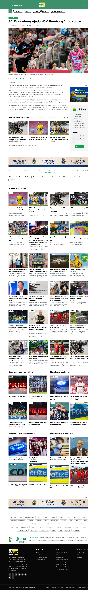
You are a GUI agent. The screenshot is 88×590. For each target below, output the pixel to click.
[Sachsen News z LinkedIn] (80, 135)
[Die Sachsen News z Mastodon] (10, 577)
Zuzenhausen (54, 520)
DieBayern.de (60, 557)
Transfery (46, 517)
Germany (84, 527)
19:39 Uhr (31, 25)
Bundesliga (27, 176)
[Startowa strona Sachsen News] (77, 135)
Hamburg (74, 176)
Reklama (11, 122)
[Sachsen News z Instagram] (83, 135)
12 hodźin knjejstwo (29, 517)
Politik (73, 438)
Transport (61, 517)
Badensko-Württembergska (18, 520)
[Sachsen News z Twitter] (74, 141)
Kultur (31, 438)
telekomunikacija (49, 527)
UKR (70, 6)
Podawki (44, 11)
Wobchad (59, 524)
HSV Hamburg (66, 176)
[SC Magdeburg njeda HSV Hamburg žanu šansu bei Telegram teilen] (30, 78)
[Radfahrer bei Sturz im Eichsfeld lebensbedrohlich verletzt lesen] (59, 474)
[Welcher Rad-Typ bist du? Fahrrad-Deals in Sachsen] (59, 199)
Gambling (13, 517)
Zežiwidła (75, 524)
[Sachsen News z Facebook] (77, 138)
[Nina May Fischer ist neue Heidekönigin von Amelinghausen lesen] (38, 446)
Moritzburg (63, 520)
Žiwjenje (73, 310)
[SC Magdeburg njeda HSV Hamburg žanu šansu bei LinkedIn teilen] (20, 78)
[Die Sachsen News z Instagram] (16, 574)
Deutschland (36, 176)
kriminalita (67, 530)
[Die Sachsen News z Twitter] (13, 577)
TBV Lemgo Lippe (44, 530)
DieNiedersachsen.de (62, 559)
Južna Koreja (14, 524)
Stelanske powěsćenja (41, 557)
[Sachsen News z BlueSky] (80, 138)
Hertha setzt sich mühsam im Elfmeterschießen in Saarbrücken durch (38, 398)
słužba (47, 587)
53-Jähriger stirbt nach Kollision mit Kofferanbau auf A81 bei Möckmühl (59, 398)
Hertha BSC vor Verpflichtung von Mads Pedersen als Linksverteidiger (78, 398)
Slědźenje (30, 520)
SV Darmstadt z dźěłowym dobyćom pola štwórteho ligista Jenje (17, 238)
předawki (38, 562)
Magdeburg (13, 25)
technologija (48, 514)
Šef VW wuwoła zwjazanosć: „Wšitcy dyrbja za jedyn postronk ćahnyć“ (18, 298)
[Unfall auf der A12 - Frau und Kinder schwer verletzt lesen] (18, 384)
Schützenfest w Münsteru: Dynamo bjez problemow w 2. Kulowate (59, 139)
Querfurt (34, 527)
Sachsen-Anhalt (56, 176)
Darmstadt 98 (21, 514)
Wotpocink (17, 11)
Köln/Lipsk (39, 514)
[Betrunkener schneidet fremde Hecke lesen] (38, 472)
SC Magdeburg (45, 176)
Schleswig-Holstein (22, 530)
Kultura (36, 11)
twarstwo (59, 527)
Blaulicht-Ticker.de (62, 552)
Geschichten (12, 464)
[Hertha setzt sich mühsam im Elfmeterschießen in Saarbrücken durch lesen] (38, 384)
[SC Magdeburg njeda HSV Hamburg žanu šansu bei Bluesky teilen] (23, 78)
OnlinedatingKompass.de (63, 569)
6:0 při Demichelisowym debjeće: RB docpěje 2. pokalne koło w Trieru (59, 358)
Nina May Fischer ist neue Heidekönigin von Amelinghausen (36, 459)
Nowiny (11, 18)
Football (76, 527)
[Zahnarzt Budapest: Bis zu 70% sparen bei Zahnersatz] (18, 347)
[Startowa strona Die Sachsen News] (10, 574)
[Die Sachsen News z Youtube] (19, 574)
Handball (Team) (18, 176)
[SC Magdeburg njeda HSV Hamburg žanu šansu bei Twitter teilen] (27, 78)
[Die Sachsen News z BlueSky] (25, 574)
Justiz (31, 403)
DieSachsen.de (61, 555)
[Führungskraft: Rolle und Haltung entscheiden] (18, 260)
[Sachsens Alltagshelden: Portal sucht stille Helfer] (59, 287)
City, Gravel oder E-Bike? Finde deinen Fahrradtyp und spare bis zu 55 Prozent (17, 139)
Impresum (60, 587)
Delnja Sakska (75, 514)
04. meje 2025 (22, 25)
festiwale (38, 520)
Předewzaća (66, 514)
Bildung (53, 438)
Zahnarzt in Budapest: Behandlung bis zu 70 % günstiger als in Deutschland (16, 358)
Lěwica (68, 517)
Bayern (60, 530)
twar (85, 520)
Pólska (53, 517)
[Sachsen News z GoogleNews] (74, 135)
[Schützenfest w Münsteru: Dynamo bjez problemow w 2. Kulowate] (59, 128)
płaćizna (76, 517)
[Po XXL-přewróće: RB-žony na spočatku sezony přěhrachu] (38, 128)
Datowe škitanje (70, 587)
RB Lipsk (53, 530)
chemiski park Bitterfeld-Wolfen (45, 524)
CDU (40, 527)
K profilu (78, 146)
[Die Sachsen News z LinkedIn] (13, 574)
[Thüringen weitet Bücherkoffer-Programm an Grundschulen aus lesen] (59, 446)
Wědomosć (34, 530)
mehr (22, 215)
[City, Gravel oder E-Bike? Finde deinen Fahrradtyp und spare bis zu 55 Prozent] (18, 128)
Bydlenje (13, 514)
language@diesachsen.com (51, 172)
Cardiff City (78, 520)
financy (46, 520)
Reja (71, 520)
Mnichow (32, 524)
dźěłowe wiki (14, 527)
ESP (74, 6)
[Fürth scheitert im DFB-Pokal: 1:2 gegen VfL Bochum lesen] (59, 411)
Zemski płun (31, 514)
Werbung (52, 193)
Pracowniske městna (57, 11)
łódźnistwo (83, 524)
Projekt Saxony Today (34, 537)
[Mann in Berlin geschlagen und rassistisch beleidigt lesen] (38, 411)
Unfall (10, 376)
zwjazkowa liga (24, 527)
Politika (27, 11)
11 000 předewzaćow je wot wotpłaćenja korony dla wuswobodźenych (36, 298)
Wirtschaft (54, 376)
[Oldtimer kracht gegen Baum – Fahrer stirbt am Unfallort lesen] (18, 446)
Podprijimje (38, 555)
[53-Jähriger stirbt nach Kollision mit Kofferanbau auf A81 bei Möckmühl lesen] (59, 384)
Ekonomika (32, 254)
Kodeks (54, 587)
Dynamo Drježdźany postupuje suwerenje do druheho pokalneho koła (59, 238)
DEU (63, 6)
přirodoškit (83, 517)
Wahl (20, 517)
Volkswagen (24, 524)
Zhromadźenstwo (40, 559)
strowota (57, 514)
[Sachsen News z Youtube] (74, 138)
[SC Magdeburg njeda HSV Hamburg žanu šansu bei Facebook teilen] (16, 78)
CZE (78, 6)
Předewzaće (68, 527)
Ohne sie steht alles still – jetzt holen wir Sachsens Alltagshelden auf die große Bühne (59, 298)
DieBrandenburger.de (62, 562)
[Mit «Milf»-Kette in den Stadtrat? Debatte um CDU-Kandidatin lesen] (18, 472)
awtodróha (76, 530)
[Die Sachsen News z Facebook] (22, 574)
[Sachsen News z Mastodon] (83, 138)
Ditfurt (39, 517)
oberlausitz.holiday (62, 566)
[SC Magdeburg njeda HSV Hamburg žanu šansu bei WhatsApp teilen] (13, 78)
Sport (16, 18)
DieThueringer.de (61, 564)
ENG (67, 6)
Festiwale (67, 524)
